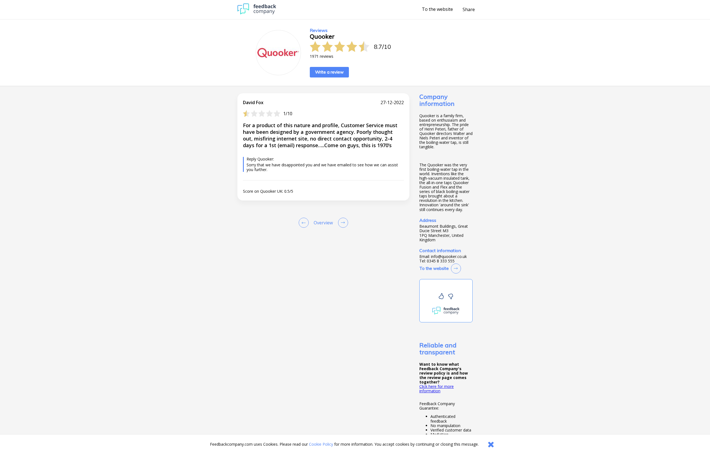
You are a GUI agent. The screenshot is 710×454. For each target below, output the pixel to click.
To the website (437, 9)
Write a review (329, 72)
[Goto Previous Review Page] (305, 223)
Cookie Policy (321, 444)
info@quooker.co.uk (449, 256)
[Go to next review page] (342, 223)
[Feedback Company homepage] (256, 13)
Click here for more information (436, 388)
